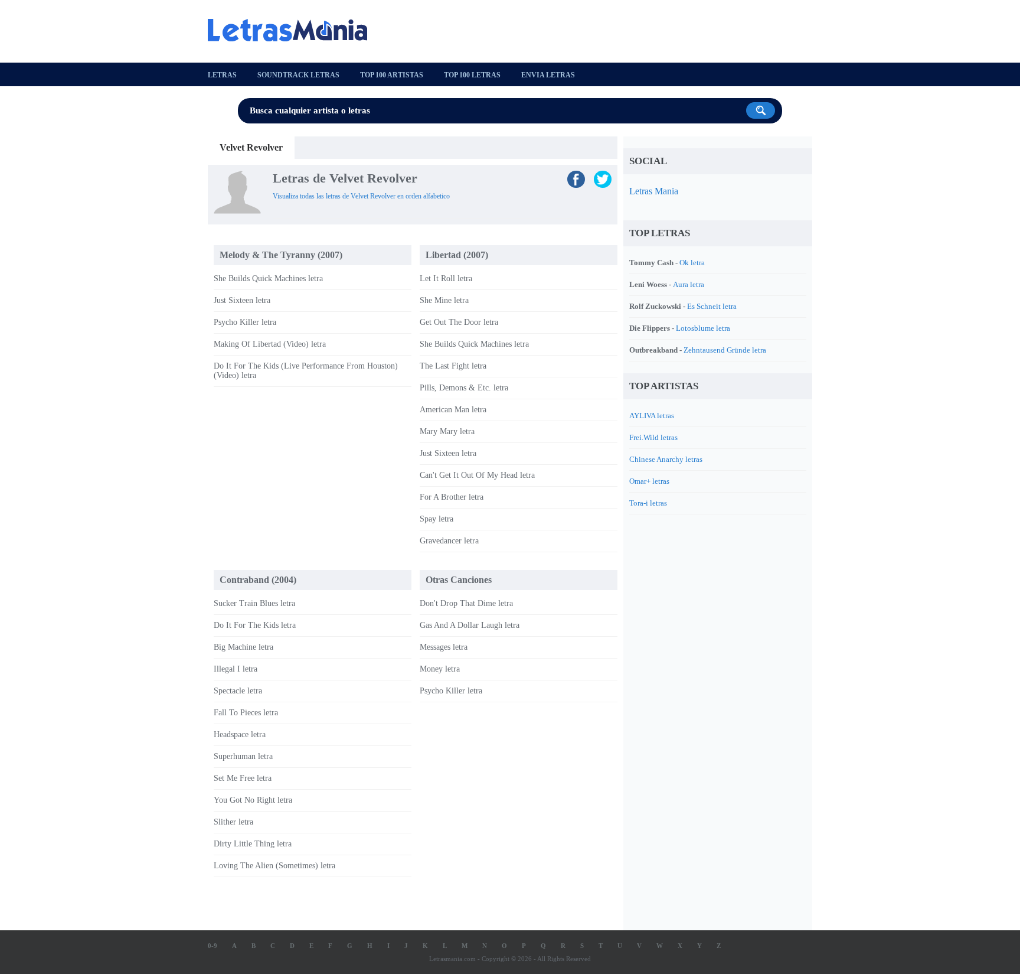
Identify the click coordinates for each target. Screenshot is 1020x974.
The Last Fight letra (453, 365)
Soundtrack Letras (298, 75)
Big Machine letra (243, 647)
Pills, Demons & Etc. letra (464, 387)
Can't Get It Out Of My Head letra (477, 475)
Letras (222, 75)
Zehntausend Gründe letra (725, 350)
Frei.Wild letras (653, 437)
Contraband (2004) (258, 580)
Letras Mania (653, 191)
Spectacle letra (238, 690)
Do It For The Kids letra (255, 625)
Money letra (440, 668)
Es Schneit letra (712, 306)
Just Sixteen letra (242, 300)
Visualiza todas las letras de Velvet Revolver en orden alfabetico (361, 196)
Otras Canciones (459, 580)
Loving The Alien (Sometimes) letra (274, 865)
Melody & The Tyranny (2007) (281, 255)
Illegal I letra (235, 668)
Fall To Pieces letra (246, 712)
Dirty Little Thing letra (253, 843)
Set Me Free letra (243, 778)
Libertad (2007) (457, 255)
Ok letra (692, 262)
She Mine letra (444, 300)
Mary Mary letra (447, 431)
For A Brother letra (451, 497)
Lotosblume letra (703, 328)
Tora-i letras (648, 503)
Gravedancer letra (449, 540)
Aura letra (688, 284)
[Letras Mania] (293, 30)
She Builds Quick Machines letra (268, 278)
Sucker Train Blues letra (254, 603)
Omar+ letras (649, 481)
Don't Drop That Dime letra (466, 603)
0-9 (212, 945)
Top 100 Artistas (391, 75)
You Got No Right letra (253, 800)
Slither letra (233, 821)
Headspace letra (240, 734)
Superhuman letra (243, 756)
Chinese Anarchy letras (665, 459)
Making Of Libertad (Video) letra (270, 344)
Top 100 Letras (472, 75)
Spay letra (436, 518)
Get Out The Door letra (459, 322)
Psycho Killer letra (245, 322)
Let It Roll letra (446, 278)
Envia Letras (548, 75)
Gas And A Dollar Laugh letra (469, 625)
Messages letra (444, 647)
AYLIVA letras (651, 415)
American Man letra (453, 409)
